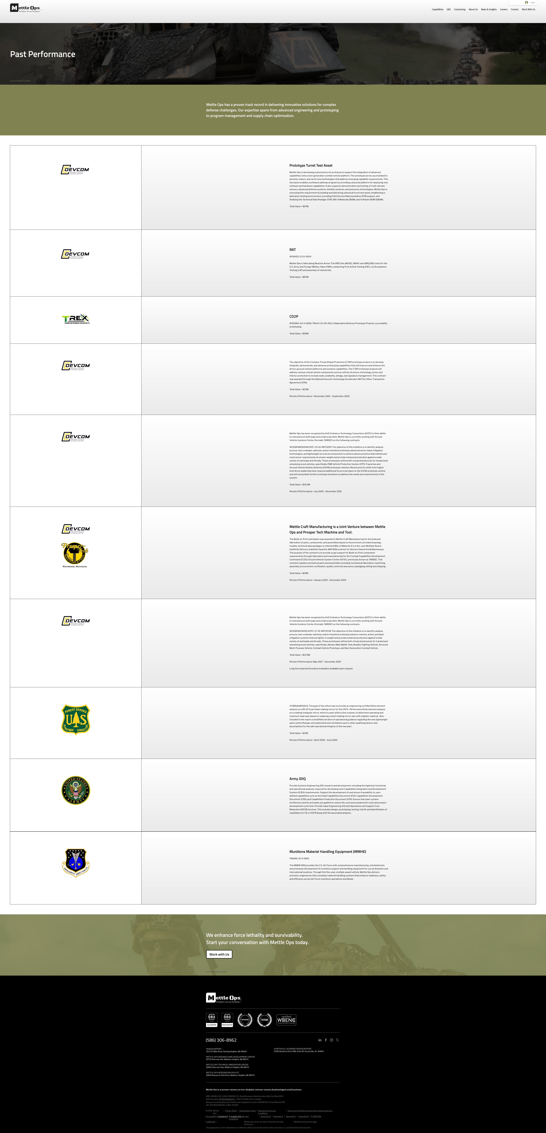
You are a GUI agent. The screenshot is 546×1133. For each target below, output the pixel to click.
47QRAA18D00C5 (227, 1099)
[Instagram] (332, 1040)
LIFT (315, 1122)
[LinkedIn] (320, 1040)
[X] (337, 1040)
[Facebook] (326, 1040)
